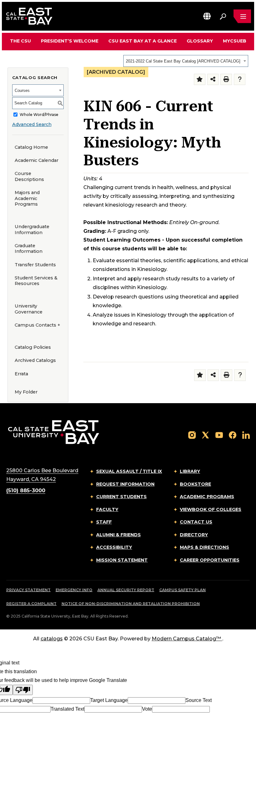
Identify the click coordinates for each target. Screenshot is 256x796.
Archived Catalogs (35, 360)
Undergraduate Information (32, 229)
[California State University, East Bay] (53, 432)
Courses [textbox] (22, 90)
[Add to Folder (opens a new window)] (199, 79)
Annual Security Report (125, 590)
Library (190, 471)
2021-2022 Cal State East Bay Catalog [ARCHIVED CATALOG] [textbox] (183, 61)
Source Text (198, 700)
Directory (194, 535)
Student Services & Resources (36, 281)
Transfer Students (35, 265)
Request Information (125, 484)
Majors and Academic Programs (27, 198)
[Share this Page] (213, 79)
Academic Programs (207, 496)
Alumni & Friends (118, 535)
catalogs (52, 639)
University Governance (28, 309)
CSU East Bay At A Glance (142, 41)
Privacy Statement (28, 590)
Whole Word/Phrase (39, 114)
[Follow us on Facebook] (232, 435)
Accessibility (114, 547)
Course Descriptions (29, 176)
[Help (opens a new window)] (239, 79)
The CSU (20, 41)
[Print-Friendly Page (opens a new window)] (226, 79)
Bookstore (195, 484)
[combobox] (185, 61)
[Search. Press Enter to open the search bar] (223, 16)
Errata (21, 374)
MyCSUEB (234, 41)
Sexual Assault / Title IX (129, 471)
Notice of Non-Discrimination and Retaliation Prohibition (131, 603)
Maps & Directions (204, 547)
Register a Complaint (31, 603)
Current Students (121, 496)
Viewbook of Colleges (210, 509)
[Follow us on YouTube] (219, 435)
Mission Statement (122, 560)
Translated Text (67, 709)
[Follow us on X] (205, 435)
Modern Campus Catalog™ (186, 639)
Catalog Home (31, 147)
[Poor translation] (23, 690)
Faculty (107, 509)
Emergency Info (74, 590)
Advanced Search (32, 124)
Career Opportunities (209, 560)
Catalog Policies (33, 347)
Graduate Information (28, 248)
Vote (147, 709)
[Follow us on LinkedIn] (246, 435)
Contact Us (196, 522)
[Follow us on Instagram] (192, 435)
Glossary (200, 41)
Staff (104, 522)
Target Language (109, 700)
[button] (207, 16)
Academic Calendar (36, 160)
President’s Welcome (69, 41)
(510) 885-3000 (25, 490)
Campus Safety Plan (182, 590)
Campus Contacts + (37, 325)
